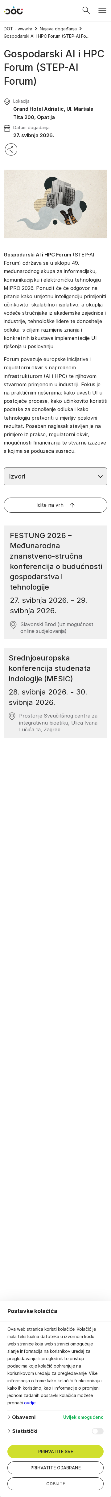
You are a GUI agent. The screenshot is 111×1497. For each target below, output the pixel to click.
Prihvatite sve (55, 1451)
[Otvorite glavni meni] (102, 10)
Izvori (17, 476)
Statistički (24, 1431)
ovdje (29, 1402)
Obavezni (23, 1417)
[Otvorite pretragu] (86, 10)
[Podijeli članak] (11, 149)
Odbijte (55, 1483)
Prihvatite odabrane (56, 1467)
